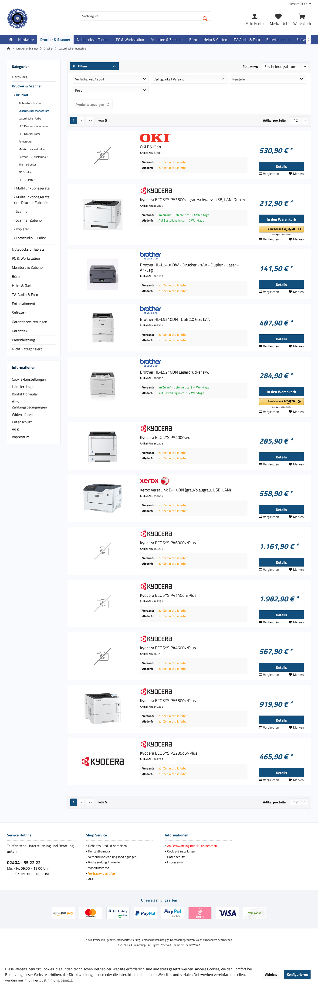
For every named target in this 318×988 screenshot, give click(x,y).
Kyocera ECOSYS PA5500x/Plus (168, 700)
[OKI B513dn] (102, 155)
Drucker (21, 95)
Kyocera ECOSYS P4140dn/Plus (168, 595)
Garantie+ (20, 331)
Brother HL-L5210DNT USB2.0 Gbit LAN (175, 319)
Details (281, 166)
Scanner (22, 211)
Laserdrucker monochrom (33, 111)
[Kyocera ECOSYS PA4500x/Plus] (102, 656)
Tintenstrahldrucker (29, 103)
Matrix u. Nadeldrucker (31, 149)
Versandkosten (150, 940)
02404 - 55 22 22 (24, 862)
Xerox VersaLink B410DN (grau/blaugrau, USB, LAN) (185, 490)
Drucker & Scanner (27, 86)
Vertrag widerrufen (101, 873)
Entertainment (23, 303)
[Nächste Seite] (81, 120)
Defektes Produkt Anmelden (107, 845)
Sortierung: (251, 66)
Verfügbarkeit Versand (169, 79)
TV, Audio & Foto (25, 294)
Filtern (82, 66)
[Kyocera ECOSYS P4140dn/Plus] (102, 603)
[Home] (11, 39)
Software (19, 312)
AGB (15, 429)
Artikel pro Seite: (275, 120)
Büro (16, 276)
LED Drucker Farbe (29, 134)
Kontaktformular (25, 394)
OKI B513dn (150, 146)
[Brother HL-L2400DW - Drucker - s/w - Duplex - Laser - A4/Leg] (102, 274)
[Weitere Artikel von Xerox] (193, 481)
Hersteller (239, 79)
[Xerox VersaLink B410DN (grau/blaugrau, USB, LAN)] (102, 498)
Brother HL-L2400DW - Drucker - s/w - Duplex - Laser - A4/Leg (189, 267)
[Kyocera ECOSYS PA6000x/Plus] (102, 551)
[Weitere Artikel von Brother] (193, 256)
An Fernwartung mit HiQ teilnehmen (192, 845)
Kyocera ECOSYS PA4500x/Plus (168, 647)
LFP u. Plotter (26, 180)
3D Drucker (25, 172)
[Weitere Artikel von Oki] (193, 138)
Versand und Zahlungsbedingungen (29, 404)
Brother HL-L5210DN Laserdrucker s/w (175, 372)
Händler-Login (23, 386)
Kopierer (22, 229)
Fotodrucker (25, 141)
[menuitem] (298, 4)
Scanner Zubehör (29, 220)
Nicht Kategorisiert (27, 349)
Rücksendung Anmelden (105, 862)
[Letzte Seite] (90, 120)
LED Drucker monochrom (33, 126)
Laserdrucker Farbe (29, 118)
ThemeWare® (192, 945)
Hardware (19, 77)
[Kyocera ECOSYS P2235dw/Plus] (102, 761)
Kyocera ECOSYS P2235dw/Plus (168, 753)
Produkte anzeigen (90, 104)
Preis (78, 90)
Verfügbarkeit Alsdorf (89, 79)
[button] (281, 231)
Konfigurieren (297, 974)
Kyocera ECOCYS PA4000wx (165, 437)
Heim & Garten (24, 285)
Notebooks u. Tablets (28, 249)
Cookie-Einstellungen (29, 379)
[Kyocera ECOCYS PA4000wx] (102, 445)
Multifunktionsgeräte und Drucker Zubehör (32, 199)
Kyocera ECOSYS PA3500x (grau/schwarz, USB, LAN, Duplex (193, 199)
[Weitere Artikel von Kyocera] (193, 191)
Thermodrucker (27, 164)
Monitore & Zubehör (28, 267)
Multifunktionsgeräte (32, 188)
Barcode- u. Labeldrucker (32, 157)
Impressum (20, 437)
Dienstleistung (23, 340)
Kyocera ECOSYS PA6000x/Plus (168, 542)
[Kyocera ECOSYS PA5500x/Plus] (102, 709)
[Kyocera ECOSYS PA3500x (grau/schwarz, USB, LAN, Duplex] (102, 214)
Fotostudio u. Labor (30, 238)
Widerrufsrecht (24, 414)
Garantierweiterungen (29, 322)
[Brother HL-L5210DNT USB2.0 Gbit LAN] (102, 327)
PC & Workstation (26, 258)
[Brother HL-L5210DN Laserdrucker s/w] (102, 386)
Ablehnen (272, 974)
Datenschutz (22, 422)
